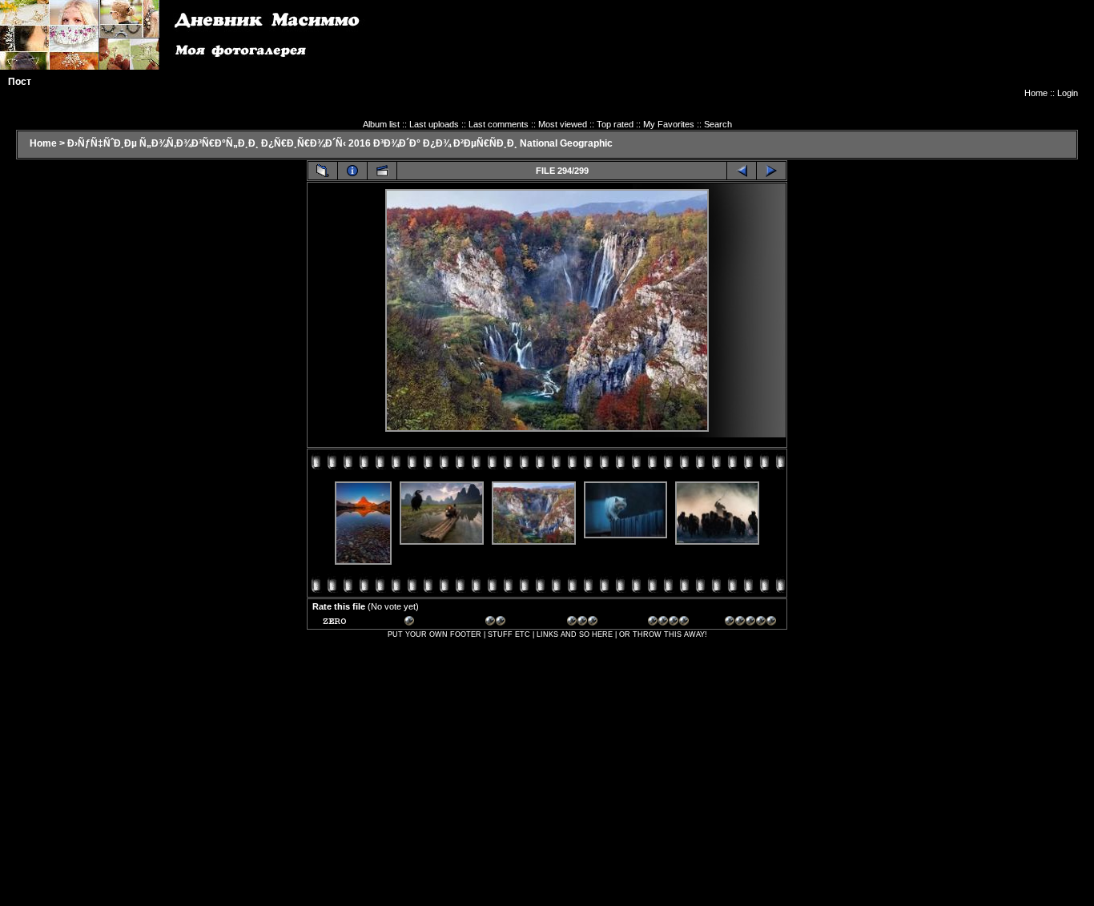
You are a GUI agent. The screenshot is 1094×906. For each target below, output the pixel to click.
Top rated (615, 124)
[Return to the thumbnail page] (322, 170)
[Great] (750, 623)
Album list (381, 124)
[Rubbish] (348, 623)
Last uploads (434, 124)
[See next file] (771, 170)
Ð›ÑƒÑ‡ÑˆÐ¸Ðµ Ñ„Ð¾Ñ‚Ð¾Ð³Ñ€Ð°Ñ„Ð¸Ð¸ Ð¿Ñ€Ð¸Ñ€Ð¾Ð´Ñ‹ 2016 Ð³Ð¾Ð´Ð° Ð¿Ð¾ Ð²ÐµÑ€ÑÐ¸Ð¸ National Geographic (340, 143)
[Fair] (511, 623)
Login (1067, 93)
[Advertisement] (786, 52)
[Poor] (430, 623)
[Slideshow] (382, 170)
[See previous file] (741, 170)
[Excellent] (673, 623)
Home (1036, 93)
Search (718, 124)
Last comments (499, 124)
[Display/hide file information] (352, 170)
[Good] (592, 623)
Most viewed (562, 124)
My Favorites (668, 124)
